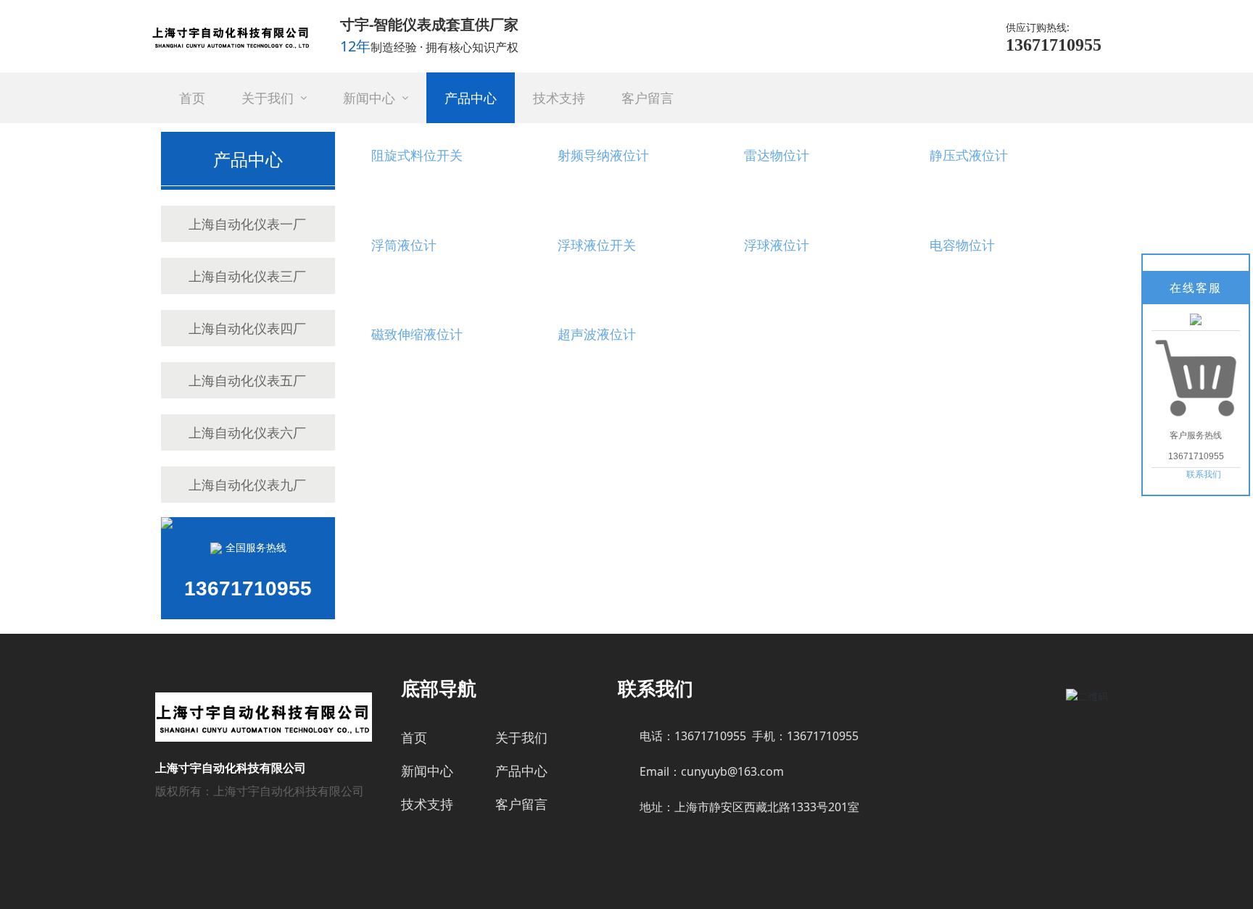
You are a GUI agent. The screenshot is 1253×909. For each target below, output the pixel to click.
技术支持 (427, 804)
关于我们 (521, 737)
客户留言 (521, 804)
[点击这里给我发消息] (1196, 319)
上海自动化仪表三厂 (247, 276)
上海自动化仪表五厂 (247, 380)
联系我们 (1203, 474)
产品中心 (521, 770)
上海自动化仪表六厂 (247, 432)
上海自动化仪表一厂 (247, 224)
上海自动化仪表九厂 (247, 484)
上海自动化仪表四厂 (247, 328)
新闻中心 (427, 770)
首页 (414, 737)
